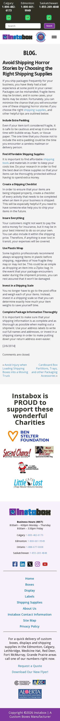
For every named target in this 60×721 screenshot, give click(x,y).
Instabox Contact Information (30, 614)
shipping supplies (35, 110)
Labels (29, 596)
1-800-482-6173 (34, 535)
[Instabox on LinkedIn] (22, 565)
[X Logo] (30, 565)
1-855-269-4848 (38, 552)
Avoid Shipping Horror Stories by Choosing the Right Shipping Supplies (27, 68)
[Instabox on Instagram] (37, 565)
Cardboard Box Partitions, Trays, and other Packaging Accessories (45, 370)
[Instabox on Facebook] (15, 565)
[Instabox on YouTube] (45, 564)
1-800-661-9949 (36, 541)
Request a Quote (30, 666)
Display (29, 590)
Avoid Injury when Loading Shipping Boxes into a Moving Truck (15, 370)
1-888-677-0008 (34, 547)
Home (29, 578)
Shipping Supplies (29, 602)
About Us (29, 608)
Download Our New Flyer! (30, 672)
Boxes (29, 584)
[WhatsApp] (8, 17)
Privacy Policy (30, 626)
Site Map (29, 620)
